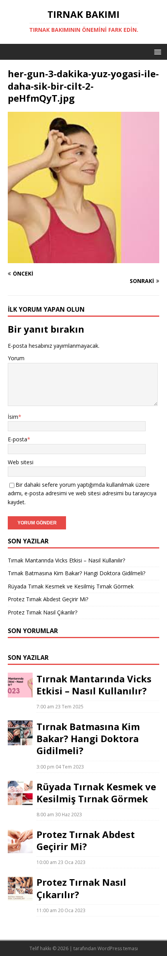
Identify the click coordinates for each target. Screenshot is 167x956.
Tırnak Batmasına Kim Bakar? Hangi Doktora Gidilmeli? (76, 573)
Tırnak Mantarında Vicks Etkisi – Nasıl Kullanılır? (66, 560)
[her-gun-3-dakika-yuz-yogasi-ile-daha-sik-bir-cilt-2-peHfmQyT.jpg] (83, 258)
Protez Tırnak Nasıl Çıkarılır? (42, 612)
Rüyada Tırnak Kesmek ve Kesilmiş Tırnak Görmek (71, 586)
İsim (13, 416)
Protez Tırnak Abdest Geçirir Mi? (48, 599)
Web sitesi (20, 462)
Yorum (16, 358)
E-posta (17, 439)
